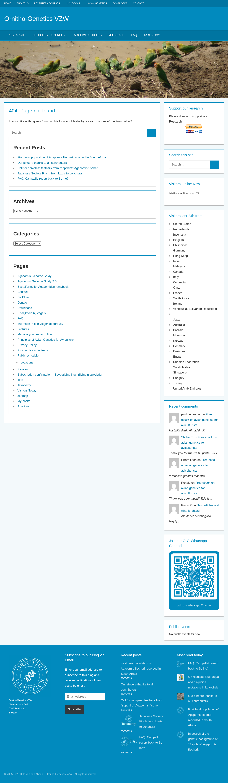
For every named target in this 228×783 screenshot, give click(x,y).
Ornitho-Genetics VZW (36, 18)
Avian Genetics (97, 3)
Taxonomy (152, 35)
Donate (22, 302)
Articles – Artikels (49, 35)
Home (7, 3)
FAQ (134, 35)
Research (16, 35)
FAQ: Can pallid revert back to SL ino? (42, 178)
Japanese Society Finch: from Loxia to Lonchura (49, 173)
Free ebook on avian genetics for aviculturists (199, 420)
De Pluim (23, 297)
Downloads (120, 3)
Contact (138, 3)
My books (74, 3)
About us (23, 3)
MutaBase (116, 35)
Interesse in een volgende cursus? (40, 324)
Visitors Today (26, 390)
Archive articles (88, 35)
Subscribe (74, 709)
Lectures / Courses (47, 3)
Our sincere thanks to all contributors (42, 162)
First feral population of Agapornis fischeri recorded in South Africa (61, 157)
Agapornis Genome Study (34, 276)
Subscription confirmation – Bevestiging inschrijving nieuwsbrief (59, 374)
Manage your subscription (34, 334)
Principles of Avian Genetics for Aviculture (45, 339)
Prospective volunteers (32, 350)
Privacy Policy (27, 345)
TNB (20, 380)
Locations (26, 362)
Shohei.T (187, 437)
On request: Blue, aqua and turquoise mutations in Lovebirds (203, 682)
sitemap (22, 396)
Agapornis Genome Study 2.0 (36, 281)
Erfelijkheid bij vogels (31, 313)
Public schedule (27, 355)
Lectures (23, 329)
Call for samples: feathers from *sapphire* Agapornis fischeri (57, 168)
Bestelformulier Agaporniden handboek (43, 286)
